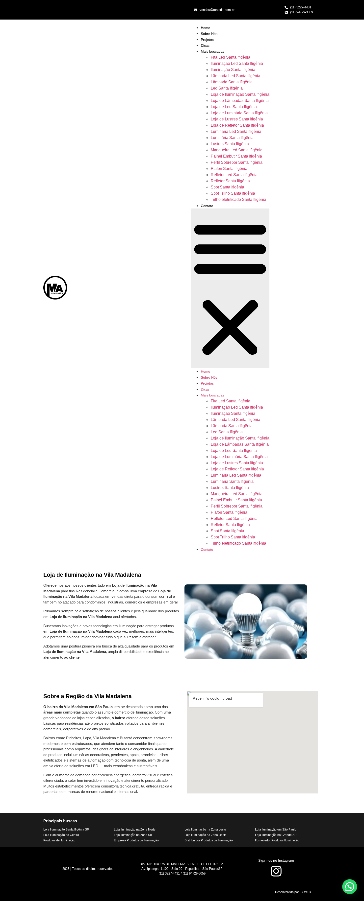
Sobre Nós (209, 34)
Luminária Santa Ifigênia (232, 138)
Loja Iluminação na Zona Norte (135, 829)
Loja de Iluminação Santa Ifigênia (240, 94)
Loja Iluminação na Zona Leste (205, 829)
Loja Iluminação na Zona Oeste (205, 835)
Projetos (207, 40)
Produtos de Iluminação (59, 840)
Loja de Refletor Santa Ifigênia (237, 125)
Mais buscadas (212, 51)
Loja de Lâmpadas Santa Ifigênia (240, 100)
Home (205, 28)
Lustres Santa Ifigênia (230, 144)
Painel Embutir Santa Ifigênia (236, 156)
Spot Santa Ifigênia (227, 187)
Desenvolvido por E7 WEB (293, 892)
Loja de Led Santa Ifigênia (234, 107)
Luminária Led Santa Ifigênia (236, 131)
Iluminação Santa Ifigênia (233, 70)
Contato (207, 206)
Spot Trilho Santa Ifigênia (233, 193)
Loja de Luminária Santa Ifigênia (239, 113)
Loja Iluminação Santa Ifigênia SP (66, 829)
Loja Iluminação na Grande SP (275, 835)
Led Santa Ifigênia (227, 88)
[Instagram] (276, 871)
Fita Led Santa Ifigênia (230, 57)
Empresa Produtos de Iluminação (136, 840)
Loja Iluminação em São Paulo (275, 829)
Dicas (205, 45)
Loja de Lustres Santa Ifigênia (237, 119)
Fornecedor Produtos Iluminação (277, 840)
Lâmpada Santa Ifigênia (232, 82)
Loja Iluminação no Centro (61, 835)
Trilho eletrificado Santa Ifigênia (238, 199)
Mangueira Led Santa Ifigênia (236, 150)
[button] (230, 288)
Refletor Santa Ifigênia (230, 181)
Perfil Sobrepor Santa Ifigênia (236, 162)
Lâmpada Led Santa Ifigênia (235, 76)
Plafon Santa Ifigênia (229, 168)
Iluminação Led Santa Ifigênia (237, 63)
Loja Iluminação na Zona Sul (133, 835)
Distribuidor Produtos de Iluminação (208, 840)
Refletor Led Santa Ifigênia (234, 175)
